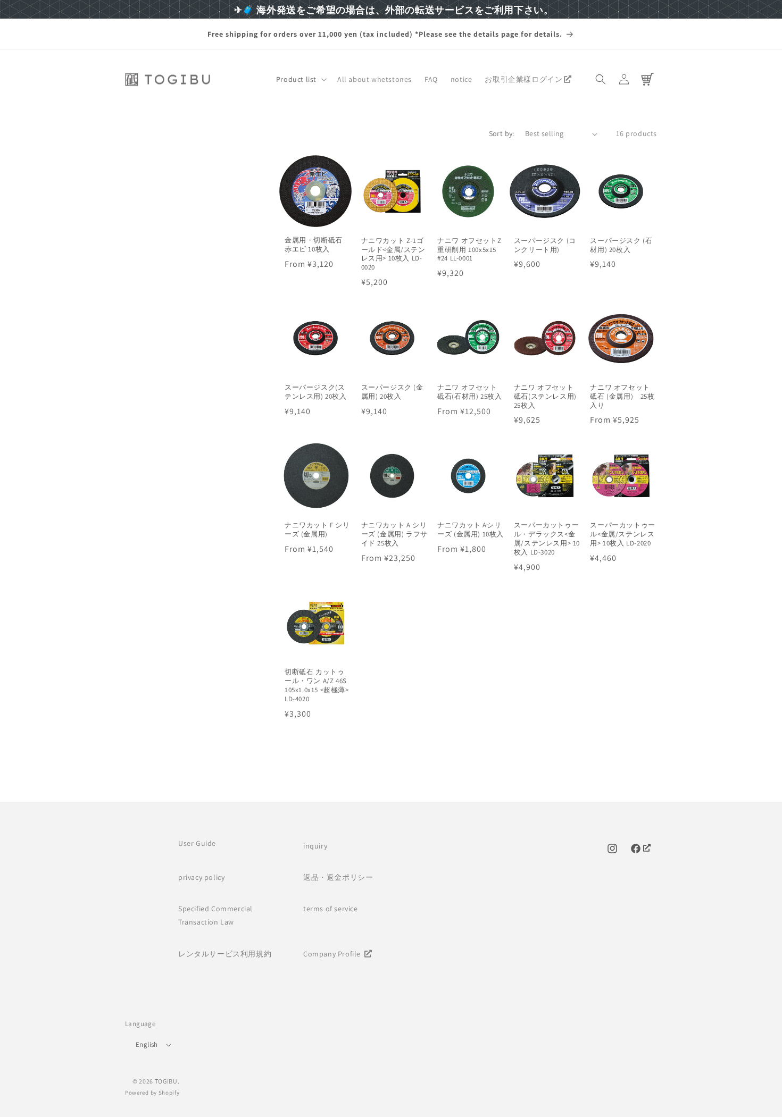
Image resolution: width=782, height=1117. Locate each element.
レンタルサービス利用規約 (224, 954)
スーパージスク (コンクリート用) (545, 245)
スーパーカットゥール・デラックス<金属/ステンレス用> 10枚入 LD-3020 (547, 539)
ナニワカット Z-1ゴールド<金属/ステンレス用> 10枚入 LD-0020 (393, 254)
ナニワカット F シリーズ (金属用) (317, 530)
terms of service (330, 908)
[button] (300, 79)
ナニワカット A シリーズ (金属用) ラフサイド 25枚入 (394, 534)
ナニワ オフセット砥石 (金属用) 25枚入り (622, 396)
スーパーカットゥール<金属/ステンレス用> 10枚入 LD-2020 (622, 534)
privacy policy (201, 877)
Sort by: (501, 133)
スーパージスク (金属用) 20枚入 (392, 392)
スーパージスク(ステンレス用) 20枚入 (316, 392)
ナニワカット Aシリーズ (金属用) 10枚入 (470, 530)
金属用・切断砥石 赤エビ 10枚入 (314, 245)
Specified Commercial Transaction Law (215, 915)
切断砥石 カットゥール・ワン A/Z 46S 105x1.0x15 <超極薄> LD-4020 (317, 685)
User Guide (197, 843)
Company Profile (333, 954)
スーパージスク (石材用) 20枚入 (621, 245)
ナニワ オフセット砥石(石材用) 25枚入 (469, 392)
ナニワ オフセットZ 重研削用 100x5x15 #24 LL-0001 (469, 250)
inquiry (315, 846)
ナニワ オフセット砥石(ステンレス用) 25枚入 (545, 396)
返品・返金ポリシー (338, 877)
